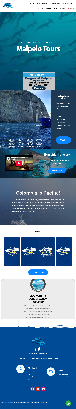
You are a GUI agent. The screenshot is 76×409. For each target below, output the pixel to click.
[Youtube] (38, 388)
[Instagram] (43, 388)
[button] (12, 252)
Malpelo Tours (8, 403)
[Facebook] (32, 388)
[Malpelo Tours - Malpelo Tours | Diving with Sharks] (8, 6)
